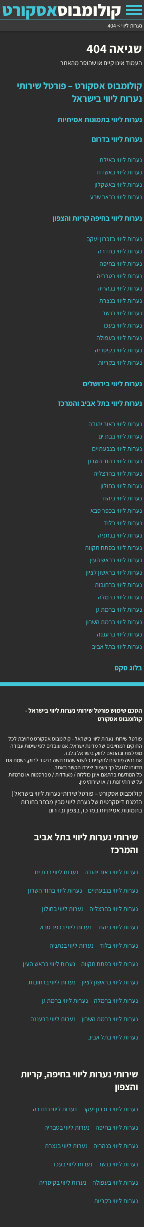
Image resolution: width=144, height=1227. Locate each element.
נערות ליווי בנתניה (120, 535)
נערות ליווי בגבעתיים (117, 449)
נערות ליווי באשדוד (119, 172)
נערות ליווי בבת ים (120, 436)
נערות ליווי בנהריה (120, 288)
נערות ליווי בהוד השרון (115, 461)
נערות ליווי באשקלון (118, 184)
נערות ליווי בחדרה (120, 251)
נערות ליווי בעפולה (119, 338)
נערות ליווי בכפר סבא (116, 510)
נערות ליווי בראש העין (116, 560)
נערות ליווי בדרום (117, 139)
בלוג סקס (128, 667)
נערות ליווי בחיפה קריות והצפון (97, 218)
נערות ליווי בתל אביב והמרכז (100, 403)
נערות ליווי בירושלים (112, 383)
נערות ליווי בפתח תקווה (113, 547)
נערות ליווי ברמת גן (119, 609)
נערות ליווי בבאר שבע (116, 197)
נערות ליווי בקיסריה (118, 350)
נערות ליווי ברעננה (119, 634)
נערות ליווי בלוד (123, 523)
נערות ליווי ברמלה (120, 597)
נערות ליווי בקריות (120, 362)
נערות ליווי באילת (121, 160)
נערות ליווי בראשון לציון (114, 572)
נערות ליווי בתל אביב (117, 646)
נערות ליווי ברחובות (118, 585)
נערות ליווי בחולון (121, 486)
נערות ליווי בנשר (122, 313)
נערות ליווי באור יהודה (115, 424)
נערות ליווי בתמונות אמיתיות (100, 119)
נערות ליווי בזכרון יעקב (114, 239)
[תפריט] (134, 10)
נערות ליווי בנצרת (120, 300)
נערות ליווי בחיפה (121, 263)
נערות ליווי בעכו (123, 325)
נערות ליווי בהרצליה (118, 473)
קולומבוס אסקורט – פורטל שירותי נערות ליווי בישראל (79, 92)
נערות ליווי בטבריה (119, 276)
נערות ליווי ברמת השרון (114, 622)
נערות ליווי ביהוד (122, 498)
